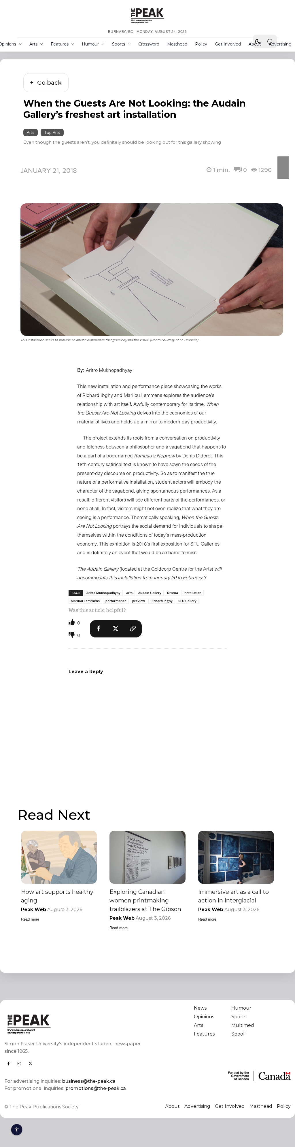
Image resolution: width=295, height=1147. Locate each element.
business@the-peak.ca (89, 1081)
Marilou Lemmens (85, 601)
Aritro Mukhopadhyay (103, 592)
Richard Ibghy (162, 601)
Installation (192, 592)
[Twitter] (115, 628)
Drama (172, 592)
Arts (30, 132)
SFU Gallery (187, 601)
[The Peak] (147, 15)
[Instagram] (19, 1063)
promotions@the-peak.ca (95, 1088)
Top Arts (52, 132)
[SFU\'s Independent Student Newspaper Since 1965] (73, 1023)
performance (115, 601)
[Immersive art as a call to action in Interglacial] (236, 857)
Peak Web (33, 909)
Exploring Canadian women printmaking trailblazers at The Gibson (145, 900)
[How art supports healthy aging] (59, 857)
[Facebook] (98, 628)
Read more (30, 919)
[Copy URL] (133, 628)
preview (138, 601)
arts (129, 592)
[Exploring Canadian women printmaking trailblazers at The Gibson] (147, 857)
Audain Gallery (149, 592)
